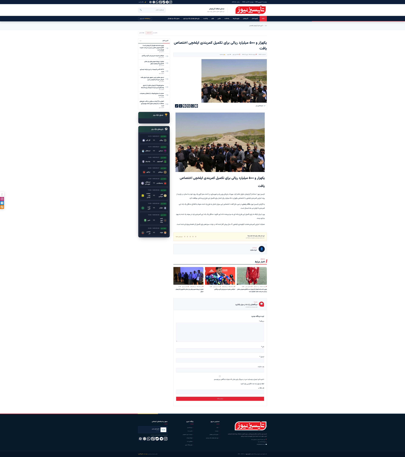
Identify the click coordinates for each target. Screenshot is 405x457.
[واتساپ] (157, 2)
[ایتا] (2, 207)
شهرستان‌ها (236, 18)
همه (140, 40)
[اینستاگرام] (170, 2)
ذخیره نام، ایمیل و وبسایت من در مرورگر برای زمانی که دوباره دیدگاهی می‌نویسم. (239, 379)
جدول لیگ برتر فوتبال (174, 18)
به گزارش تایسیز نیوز (258, 204)
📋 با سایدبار (149, 33)
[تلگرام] (167, 2)
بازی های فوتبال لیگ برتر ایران (191, 18)
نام (262, 347)
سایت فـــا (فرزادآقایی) (143, 454)
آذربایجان (245, 18)
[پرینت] (180, 106)
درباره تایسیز (189, 427)
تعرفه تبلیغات (189, 438)
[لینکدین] (160, 2)
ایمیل (262, 357)
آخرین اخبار (260, 25)
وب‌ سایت (261, 366)
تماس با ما (190, 431)
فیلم (212, 18)
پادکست (205, 18)
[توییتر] (153, 2)
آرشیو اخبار (255, 18)
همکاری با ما (189, 441)
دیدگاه (261, 321)
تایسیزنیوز (145, 18)
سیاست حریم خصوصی (187, 434)
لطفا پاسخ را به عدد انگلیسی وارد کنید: (252, 384)
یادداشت (226, 18)
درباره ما (216, 431)
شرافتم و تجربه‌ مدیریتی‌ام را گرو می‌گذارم (224, 289)
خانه (263, 18)
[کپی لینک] (176, 106)
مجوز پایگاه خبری (188, 445)
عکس (219, 18)
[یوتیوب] (164, 2)
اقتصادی (251, 25)
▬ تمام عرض (141, 33)
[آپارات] (150, 2)
